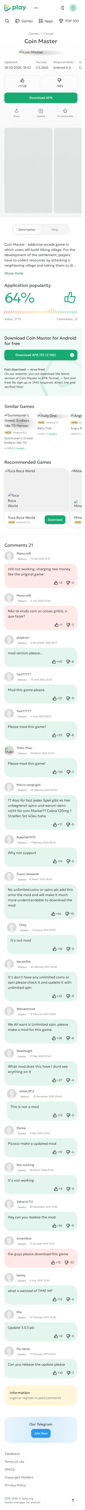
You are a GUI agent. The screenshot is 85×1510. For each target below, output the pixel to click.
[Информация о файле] (72, 355)
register (28, 1398)
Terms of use (14, 1461)
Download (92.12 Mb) (35, 355)
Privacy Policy (15, 1485)
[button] (73, 1500)
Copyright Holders (19, 1477)
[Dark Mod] (62, 7)
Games (34, 34)
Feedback (12, 1454)
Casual (48, 34)
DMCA (10, 1469)
